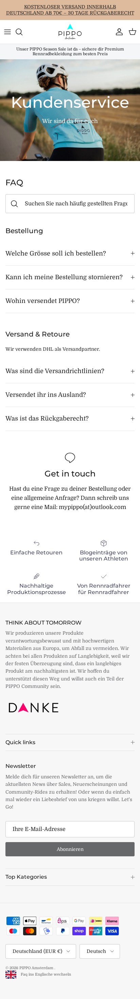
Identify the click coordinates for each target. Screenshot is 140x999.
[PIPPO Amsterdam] (70, 31)
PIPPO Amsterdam (36, 968)
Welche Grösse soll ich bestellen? (55, 253)
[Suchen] (22, 31)
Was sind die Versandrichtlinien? (54, 371)
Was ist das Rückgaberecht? (47, 418)
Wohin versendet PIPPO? (42, 301)
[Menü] (7, 31)
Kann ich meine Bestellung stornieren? (64, 277)
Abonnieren (70, 849)
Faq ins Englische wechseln (44, 974)
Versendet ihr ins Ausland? (45, 394)
